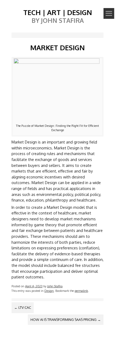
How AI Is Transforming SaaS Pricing (65, 319)
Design (49, 291)
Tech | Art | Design (57, 12)
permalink (81, 291)
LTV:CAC (22, 307)
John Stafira (55, 286)
